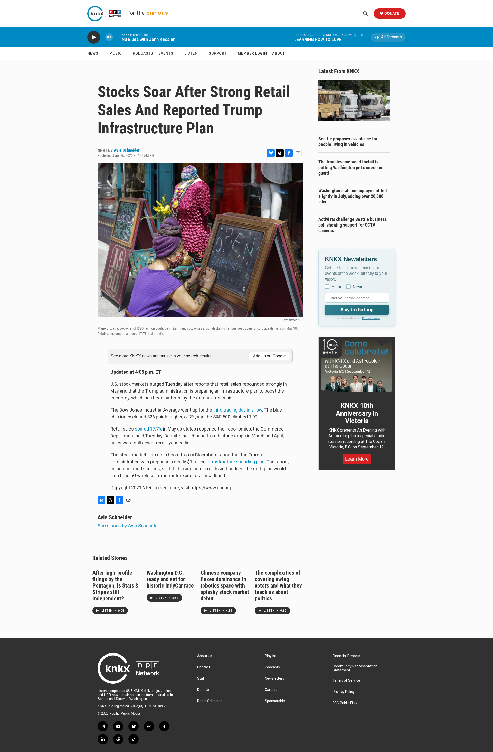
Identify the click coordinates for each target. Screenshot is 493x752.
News (92, 53)
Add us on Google (269, 356)
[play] (94, 37)
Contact (203, 667)
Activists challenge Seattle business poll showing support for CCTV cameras (352, 225)
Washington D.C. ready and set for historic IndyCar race (170, 579)
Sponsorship (275, 701)
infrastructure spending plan (235, 461)
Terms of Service (346, 680)
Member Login (252, 53)
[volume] (109, 37)
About (278, 53)
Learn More (357, 459)
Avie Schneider (127, 150)
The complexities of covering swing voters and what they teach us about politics (278, 586)
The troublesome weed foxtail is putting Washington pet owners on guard (350, 167)
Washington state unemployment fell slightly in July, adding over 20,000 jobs (352, 196)
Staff (201, 678)
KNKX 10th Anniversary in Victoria (357, 413)
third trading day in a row (237, 410)
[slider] (117, 37)
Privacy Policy (371, 318)
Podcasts (143, 53)
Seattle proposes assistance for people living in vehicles (347, 141)
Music (115, 53)
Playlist (270, 656)
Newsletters (274, 678)
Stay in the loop (356, 309)
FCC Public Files (345, 703)
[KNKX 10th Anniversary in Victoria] (357, 365)
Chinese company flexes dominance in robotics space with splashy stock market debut (225, 586)
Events (165, 53)
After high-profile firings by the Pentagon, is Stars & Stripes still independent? (115, 586)
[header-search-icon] (365, 13)
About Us (204, 656)
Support (218, 53)
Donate (391, 13)
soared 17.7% (148, 429)
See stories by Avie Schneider (128, 525)
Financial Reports (346, 656)
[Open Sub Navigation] (102, 53)
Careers (271, 690)
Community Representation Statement (355, 668)
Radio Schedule (209, 701)
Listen (191, 53)
